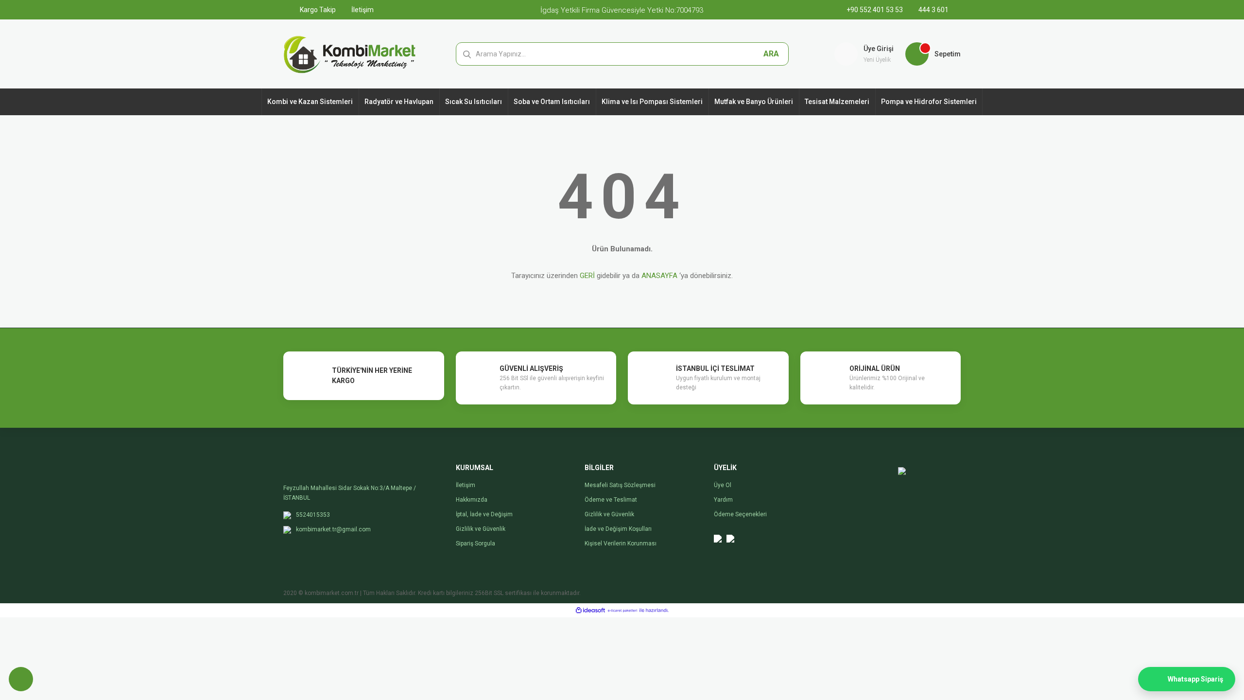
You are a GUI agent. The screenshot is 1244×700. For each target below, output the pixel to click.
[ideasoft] (590, 610)
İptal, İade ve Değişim (484, 514)
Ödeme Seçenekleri (740, 514)
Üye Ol (722, 485)
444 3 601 (933, 10)
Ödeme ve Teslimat (611, 499)
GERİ (587, 275)
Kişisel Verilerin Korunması (621, 543)
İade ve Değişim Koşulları (618, 528)
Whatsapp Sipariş (1195, 679)
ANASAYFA (659, 275)
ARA (771, 53)
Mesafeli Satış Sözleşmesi (620, 485)
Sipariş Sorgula (475, 543)
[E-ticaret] (622, 610)
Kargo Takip (317, 10)
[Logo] (349, 53)
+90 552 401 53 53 (875, 10)
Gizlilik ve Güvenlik (480, 528)
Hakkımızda (471, 499)
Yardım (723, 499)
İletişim (362, 10)
